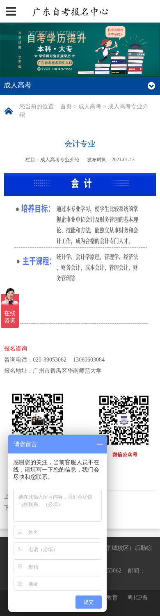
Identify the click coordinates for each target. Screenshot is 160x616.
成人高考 (89, 106)
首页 (66, 106)
